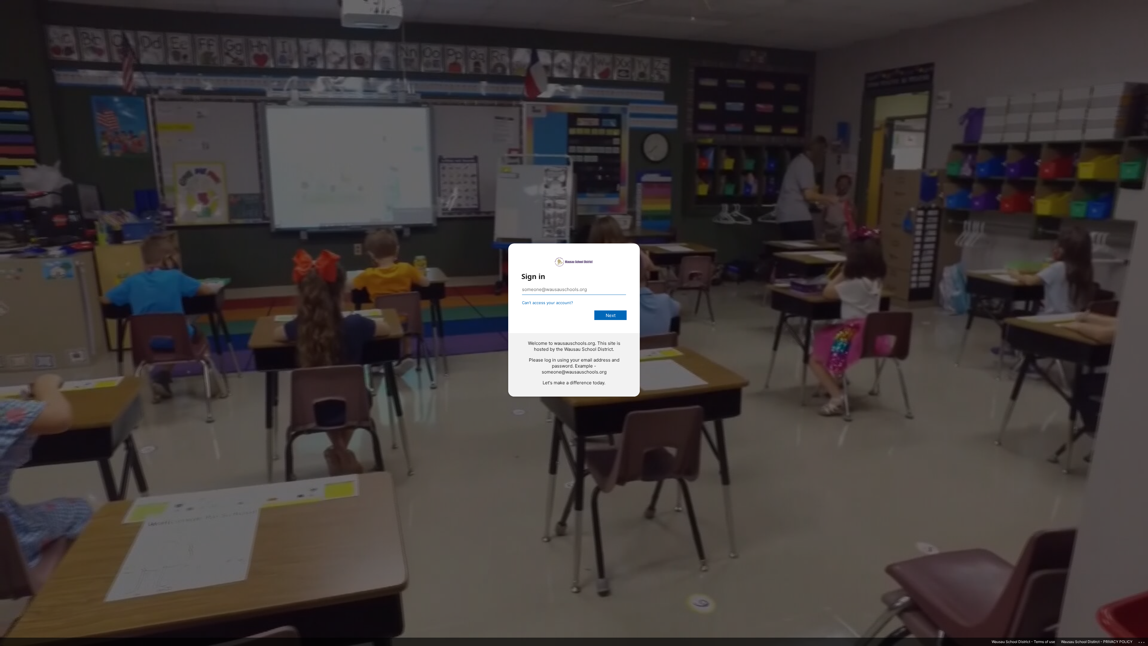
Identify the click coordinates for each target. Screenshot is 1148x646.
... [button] (1142, 641)
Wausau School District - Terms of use (1023, 641)
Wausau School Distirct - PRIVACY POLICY (1096, 641)
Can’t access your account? (547, 302)
